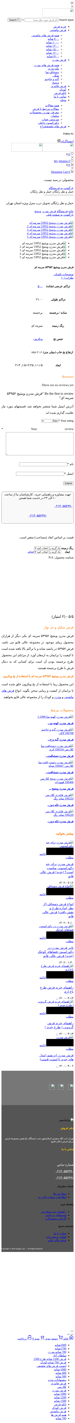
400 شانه (61, 1372)
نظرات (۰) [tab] (67, 277)
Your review (37, 429)
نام (70, 464)
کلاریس (61, 1386)
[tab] (37, 274)
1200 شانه (60, 1397)
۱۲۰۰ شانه (52, 45)
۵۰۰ (40, 286)
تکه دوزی (53, 68)
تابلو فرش (60, 93)
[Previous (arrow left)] (72, 1334)
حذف (31, 551)
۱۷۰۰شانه (53, 56)
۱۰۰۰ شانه (52, 42)
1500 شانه (60, 1400)
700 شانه (61, 1418)
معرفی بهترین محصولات (44, 112)
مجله (63, 100)
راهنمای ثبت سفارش (53, 1211)
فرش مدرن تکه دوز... (61, 805)
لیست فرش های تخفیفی (51, 1366)
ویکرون (38, 339)
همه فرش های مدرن (46, 65)
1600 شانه (60, 1369)
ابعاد (67, 551)
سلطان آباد (59, 1355)
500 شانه (61, 1376)
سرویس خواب (50, 119)
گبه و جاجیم (52, 79)
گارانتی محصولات (55, 1218)
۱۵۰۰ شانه (52, 49)
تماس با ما (60, 96)
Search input (66, 19)
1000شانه (60, 1345)
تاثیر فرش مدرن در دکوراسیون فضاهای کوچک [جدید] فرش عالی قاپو (56, 952)
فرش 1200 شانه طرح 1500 (49, 1359)
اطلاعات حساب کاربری (52, 1197)
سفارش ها (59, 1193)
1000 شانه (60, 1393)
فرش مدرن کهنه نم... (61, 723)
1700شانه (60, 1348)
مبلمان (55, 115)
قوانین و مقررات (56, 1236)
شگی (56, 75)
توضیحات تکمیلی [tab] (64, 274)
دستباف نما (52, 72)
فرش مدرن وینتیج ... (61, 788)
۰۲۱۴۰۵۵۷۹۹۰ (63, 506)
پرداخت (22, 1338)
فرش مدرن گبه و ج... (61, 739)
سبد (36, 1338)
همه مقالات (52, 105)
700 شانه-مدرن (57, 1352)
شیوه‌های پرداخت (56, 1215)
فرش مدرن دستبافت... (60, 755)
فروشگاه (62, 211)
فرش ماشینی (58, 30)
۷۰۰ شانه (53, 38)
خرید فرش (59, 26)
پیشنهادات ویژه (57, 1379)
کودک (63, 89)
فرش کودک (59, 1407)
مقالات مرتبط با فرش (45, 108)
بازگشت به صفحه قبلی (60, 214)
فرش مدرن (59, 59)
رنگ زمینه (67, 548)
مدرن (57, 697)
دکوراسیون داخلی (48, 122)
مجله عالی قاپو (57, 1240)
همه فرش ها (58, 1414)
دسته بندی (51, 1338)
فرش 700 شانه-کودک (53, 1362)
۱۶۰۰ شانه (52, 52)
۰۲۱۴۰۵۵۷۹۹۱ (38, 515)
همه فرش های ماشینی (45, 35)
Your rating (66, 420)
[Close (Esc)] (72, 1331)
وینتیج (55, 82)
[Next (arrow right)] (68, 1334)
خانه (71, 211)
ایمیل (69, 473)
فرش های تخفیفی (53, 126)
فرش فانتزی (58, 86)
